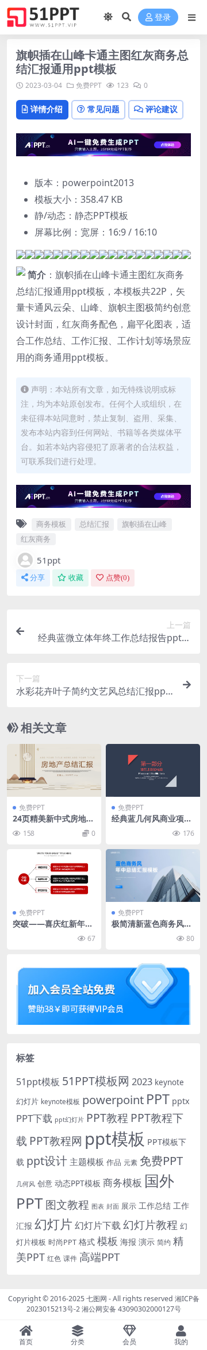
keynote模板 (60, 1101)
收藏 (75, 577)
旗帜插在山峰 (144, 524)
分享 (37, 577)
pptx (181, 1101)
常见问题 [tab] (103, 108)
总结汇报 (94, 524)
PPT (158, 1099)
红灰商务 (36, 539)
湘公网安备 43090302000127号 (131, 1309)
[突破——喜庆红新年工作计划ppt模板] (54, 875)
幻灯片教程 (150, 1224)
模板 (107, 1241)
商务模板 (51, 524)
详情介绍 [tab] (46, 108)
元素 (130, 1162)
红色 (54, 1258)
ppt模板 (115, 1138)
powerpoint (113, 1099)
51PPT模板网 (95, 1081)
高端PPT (99, 1256)
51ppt (48, 560)
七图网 (96, 1298)
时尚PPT (62, 1242)
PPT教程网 (55, 1140)
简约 (164, 1242)
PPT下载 (34, 1118)
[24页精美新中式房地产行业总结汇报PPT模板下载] (54, 770)
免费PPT (89, 85)
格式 (87, 1241)
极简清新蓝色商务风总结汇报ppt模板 (152, 928)
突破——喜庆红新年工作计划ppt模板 (53, 928)
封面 (112, 1206)
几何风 (25, 1183)
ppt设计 (46, 1160)
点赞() (117, 577)
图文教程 (67, 1204)
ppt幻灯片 (69, 1120)
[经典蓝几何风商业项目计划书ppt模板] (153, 770)
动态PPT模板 (78, 1183)
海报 (128, 1241)
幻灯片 (53, 1224)
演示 (147, 1241)
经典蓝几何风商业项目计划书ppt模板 (152, 823)
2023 (142, 1081)
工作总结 (155, 1205)
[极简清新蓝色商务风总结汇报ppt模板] (153, 875)
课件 (70, 1258)
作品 (113, 1162)
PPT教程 (107, 1117)
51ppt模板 (38, 1081)
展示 (128, 1206)
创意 (44, 1183)
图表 (97, 1206)
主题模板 (87, 1161)
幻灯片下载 (98, 1225)
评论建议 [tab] (161, 108)
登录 (163, 17)
